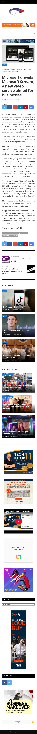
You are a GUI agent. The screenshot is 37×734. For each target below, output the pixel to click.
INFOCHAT (23, 732)
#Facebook (5, 233)
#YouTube (15, 235)
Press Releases (7, 375)
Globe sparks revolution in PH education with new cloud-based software (16, 406)
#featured (14, 233)
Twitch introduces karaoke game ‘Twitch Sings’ (16, 433)
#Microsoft (6, 235)
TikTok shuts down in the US (14, 307)
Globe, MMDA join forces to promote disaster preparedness (17, 387)
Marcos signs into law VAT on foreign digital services (17, 356)
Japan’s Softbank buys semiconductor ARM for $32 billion (12, 271)
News (4, 64)
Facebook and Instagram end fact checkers (16, 331)
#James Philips (23, 233)
